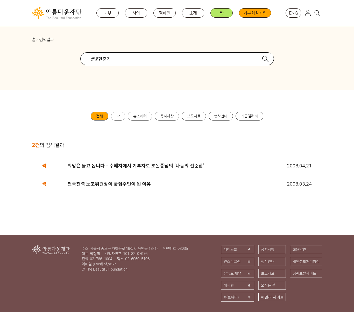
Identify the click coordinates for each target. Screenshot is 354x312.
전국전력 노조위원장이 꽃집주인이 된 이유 (109, 184)
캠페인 (165, 13)
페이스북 (230, 249)
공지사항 (167, 116)
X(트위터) (231, 297)
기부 (108, 13)
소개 (193, 13)
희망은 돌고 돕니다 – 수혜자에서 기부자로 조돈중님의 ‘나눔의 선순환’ (135, 166)
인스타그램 (232, 261)
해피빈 (229, 285)
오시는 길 (268, 285)
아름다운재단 (51, 249)
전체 (99, 116)
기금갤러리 (249, 116)
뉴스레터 (140, 116)
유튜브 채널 (232, 273)
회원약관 (299, 249)
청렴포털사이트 (304, 273)
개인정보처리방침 (306, 261)
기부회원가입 (254, 13)
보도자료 (194, 116)
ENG (293, 13)
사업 (136, 13)
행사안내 (221, 116)
